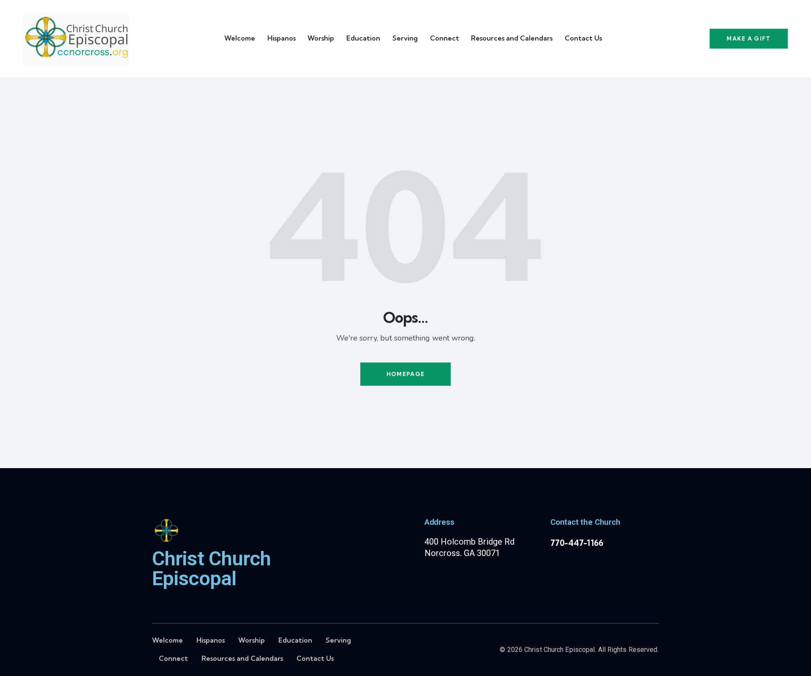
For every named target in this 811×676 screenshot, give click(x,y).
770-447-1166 (576, 543)
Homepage (405, 374)
